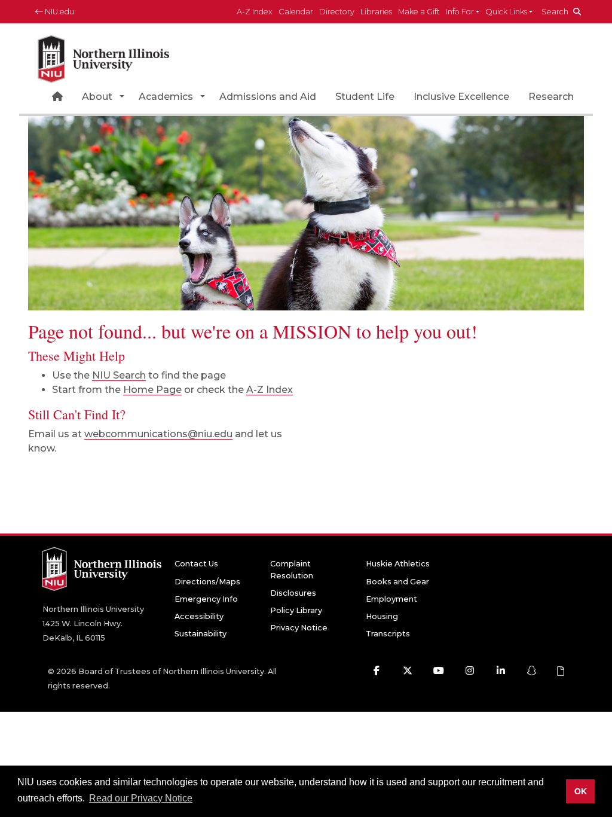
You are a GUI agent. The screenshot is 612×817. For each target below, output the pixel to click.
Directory (336, 11)
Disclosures (293, 593)
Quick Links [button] (506, 11)
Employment (391, 599)
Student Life (364, 96)
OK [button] (580, 791)
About (97, 96)
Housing (382, 616)
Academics (166, 96)
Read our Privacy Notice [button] (140, 798)
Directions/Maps (207, 581)
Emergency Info (206, 599)
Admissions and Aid (267, 96)
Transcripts (388, 633)
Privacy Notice (299, 627)
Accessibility (199, 616)
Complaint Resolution (291, 569)
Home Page (152, 389)
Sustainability (201, 633)
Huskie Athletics (398, 563)
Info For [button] (460, 11)
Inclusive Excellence (461, 96)
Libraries (376, 11)
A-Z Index (255, 11)
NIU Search (119, 375)
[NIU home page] (103, 56)
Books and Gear (397, 581)
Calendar (296, 11)
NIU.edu (58, 11)
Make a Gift (419, 11)
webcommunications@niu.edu (158, 434)
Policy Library (296, 610)
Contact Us (196, 563)
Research (551, 96)
